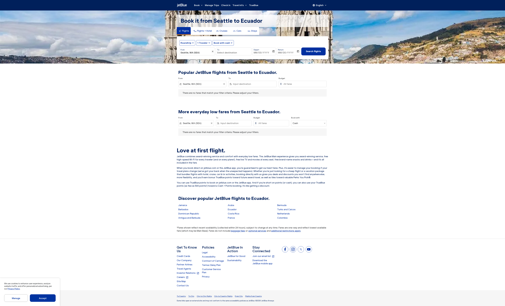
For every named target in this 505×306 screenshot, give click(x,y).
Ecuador (232, 209)
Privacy (205, 276)
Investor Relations (188, 273)
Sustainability (234, 260)
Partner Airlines (184, 264)
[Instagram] (293, 249)
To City (191, 296)
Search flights (313, 51)
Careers (182, 277)
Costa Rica (233, 213)
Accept (43, 298)
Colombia (282, 218)
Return (281, 50)
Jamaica (182, 205)
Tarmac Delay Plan (211, 265)
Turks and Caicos (286, 209)
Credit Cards (183, 256)
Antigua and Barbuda (189, 218)
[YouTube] (309, 249)
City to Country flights (223, 296)
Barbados (183, 209)
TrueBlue (253, 5)
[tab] (184, 31)
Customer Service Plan (211, 271)
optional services (257, 231)
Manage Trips (212, 5)
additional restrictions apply (286, 231)
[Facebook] (285, 249)
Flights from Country (253, 296)
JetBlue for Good (236, 256)
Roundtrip (186, 43)
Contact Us (183, 285)
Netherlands (283, 213)
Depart (256, 50)
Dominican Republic (188, 213)
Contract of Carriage (213, 261)
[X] (301, 249)
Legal (205, 252)
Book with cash (222, 43)
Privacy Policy (13, 289)
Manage (16, 298)
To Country (181, 296)
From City (239, 296)
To (218, 50)
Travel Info (240, 5)
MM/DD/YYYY (261, 52)
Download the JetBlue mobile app (262, 262)
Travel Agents (184, 268)
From (183, 50)
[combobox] (196, 52)
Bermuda (281, 205)
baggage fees (238, 231)
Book (198, 5)
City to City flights (204, 296)
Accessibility (208, 256)
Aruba (231, 205)
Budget (282, 78)
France (231, 218)
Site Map (181, 281)
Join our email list (263, 256)
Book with (295, 118)
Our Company (184, 260)
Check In (225, 5)
